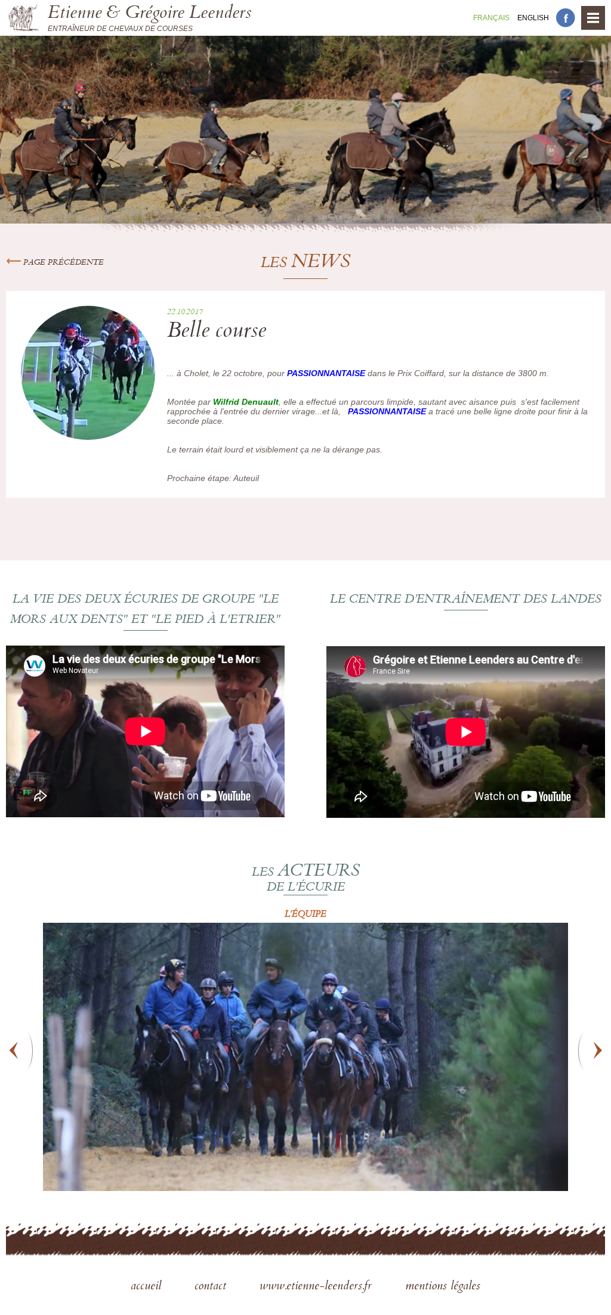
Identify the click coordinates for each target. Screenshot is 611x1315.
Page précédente (62, 262)
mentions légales (442, 1287)
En (533, 18)
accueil (148, 1287)
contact (212, 1287)
